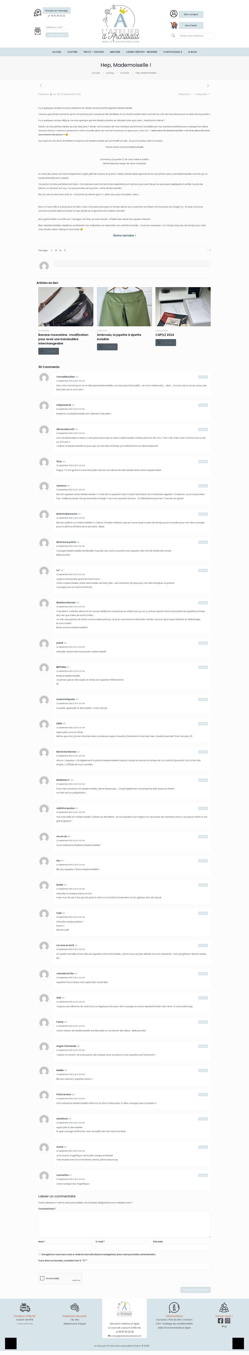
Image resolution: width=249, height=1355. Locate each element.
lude (59, 913)
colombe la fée (65, 973)
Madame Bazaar (66, 602)
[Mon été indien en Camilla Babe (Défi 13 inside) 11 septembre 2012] (8, 1343)
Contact (188, 1319)
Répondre (203, 377)
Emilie (59, 884)
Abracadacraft (65, 429)
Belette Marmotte (66, 513)
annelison (62, 1118)
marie (59, 1146)
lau (58, 860)
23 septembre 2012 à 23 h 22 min (70, 381)
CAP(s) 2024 (164, 335)
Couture (124, 72)
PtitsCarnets (63, 1094)
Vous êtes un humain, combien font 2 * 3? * (62, 1260)
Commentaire (47, 1208)
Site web (158, 1241)
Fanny (59, 1021)
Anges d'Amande (66, 1046)
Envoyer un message (57, 10)
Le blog (110, 72)
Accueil (96, 72)
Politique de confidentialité (178, 1323)
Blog (224, 1326)
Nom (41, 1241)
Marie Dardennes (66, 751)
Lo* (58, 570)
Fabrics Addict (141, 159)
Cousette (141, 163)
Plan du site (174, 1319)
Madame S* (63, 779)
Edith (59, 723)
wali (58, 997)
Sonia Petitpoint (65, 699)
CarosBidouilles (65, 376)
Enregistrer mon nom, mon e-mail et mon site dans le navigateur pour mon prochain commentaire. (99, 1254)
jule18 (59, 642)
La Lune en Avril (65, 945)
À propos (161, 1319)
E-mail (100, 1241)
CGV (158, 1323)
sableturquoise (65, 808)
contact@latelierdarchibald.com (126, 1336)
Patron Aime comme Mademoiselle (125, 146)
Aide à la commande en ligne (174, 1327)
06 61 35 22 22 (126, 1331)
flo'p (59, 461)
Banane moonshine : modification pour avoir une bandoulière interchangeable (63, 339)
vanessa (61, 485)
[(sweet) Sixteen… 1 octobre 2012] (240, 1343)
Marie (121, 173)
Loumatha (62, 1175)
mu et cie (61, 836)
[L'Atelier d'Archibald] (121, 23)
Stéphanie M (63, 404)
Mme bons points (66, 542)
